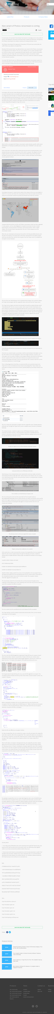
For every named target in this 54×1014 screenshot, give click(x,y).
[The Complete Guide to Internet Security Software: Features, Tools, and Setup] (7, 954)
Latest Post (10, 17)
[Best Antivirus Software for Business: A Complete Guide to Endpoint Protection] (7, 967)
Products (26, 17)
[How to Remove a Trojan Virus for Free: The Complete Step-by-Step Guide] (7, 960)
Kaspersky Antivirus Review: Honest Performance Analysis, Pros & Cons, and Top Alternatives (27, 947)
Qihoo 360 (40, 991)
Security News (26, 993)
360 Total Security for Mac (15, 995)
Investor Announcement (28, 997)
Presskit (25, 995)
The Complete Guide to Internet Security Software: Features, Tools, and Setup (27, 954)
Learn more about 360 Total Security (22, 34)
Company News (43, 17)
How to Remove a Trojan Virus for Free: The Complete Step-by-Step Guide (27, 960)
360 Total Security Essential (15, 991)
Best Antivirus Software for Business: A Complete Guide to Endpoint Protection (26, 967)
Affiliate (49, 989)
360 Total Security (13, 989)
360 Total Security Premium (16, 993)
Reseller (49, 991)
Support (39, 989)
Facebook (51, 26)
